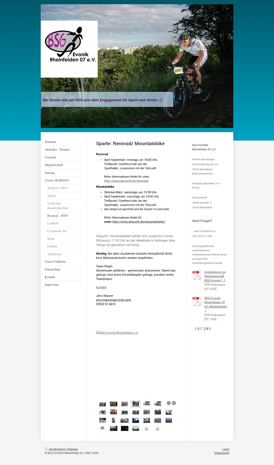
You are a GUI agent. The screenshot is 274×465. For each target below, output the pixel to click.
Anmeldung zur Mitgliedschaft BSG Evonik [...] (215, 276)
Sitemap (72, 449)
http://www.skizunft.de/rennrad (125, 181)
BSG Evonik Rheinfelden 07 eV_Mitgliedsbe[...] (216, 304)
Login (225, 449)
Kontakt (101, 287)
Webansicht (221, 453)
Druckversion (57, 449)
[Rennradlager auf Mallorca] (137, 365)
